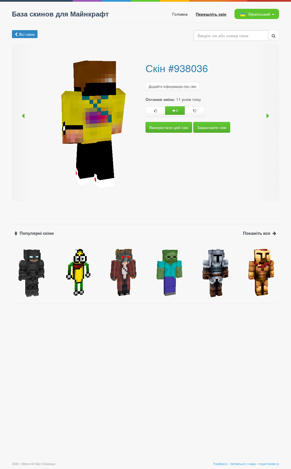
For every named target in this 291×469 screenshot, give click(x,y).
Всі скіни (27, 34)
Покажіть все (256, 233)
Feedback (220, 463)
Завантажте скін (211, 127)
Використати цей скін (168, 127)
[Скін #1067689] (214, 271)
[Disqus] (145, 378)
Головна (180, 14)
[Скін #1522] (168, 271)
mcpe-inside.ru (269, 463)
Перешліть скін (211, 14)
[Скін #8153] (76, 271)
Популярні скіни (37, 233)
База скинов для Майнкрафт (60, 13)
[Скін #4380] (122, 271)
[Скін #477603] (260, 271)
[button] (256, 14)
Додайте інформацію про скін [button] (172, 86)
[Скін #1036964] (30, 271)
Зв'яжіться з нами (243, 463)
